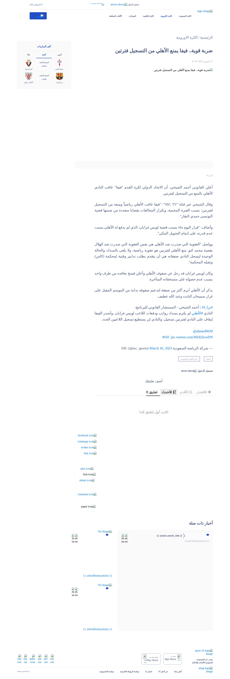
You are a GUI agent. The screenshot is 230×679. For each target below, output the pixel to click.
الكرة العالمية (148, 16)
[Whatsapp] (87, 441)
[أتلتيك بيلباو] (28, 76)
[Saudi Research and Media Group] (200, 670)
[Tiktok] (25, 658)
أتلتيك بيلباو (28, 82)
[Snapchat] (19, 658)
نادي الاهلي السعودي (189, 359)
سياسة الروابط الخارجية (129, 671)
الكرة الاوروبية (187, 37)
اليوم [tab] (44, 54)
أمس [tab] (60, 55)
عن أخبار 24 (163, 671)
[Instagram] (39, 658)
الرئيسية (206, 37)
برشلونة (59, 82)
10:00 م (44, 79)
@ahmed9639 (203, 331)
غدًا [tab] (28, 55)
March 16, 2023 (161, 348)
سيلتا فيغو (59, 69)
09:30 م (44, 66)
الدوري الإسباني (44, 62)
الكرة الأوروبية (166, 16)
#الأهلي (197, 313)
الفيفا (208, 359)
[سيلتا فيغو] (59, 62)
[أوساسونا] (28, 62)
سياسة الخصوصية (107, 671)
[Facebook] (87, 435)
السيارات (132, 16)
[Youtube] (32, 658)
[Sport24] (200, 652)
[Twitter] (89, 447)
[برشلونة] (59, 76)
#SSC (166, 337)
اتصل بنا (149, 671)
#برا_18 (207, 307)
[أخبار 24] (38, 15)
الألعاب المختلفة (115, 16)
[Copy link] (90, 453)
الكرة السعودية (185, 16)
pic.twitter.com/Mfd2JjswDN (192, 337)
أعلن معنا (178, 671)
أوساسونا (28, 69)
